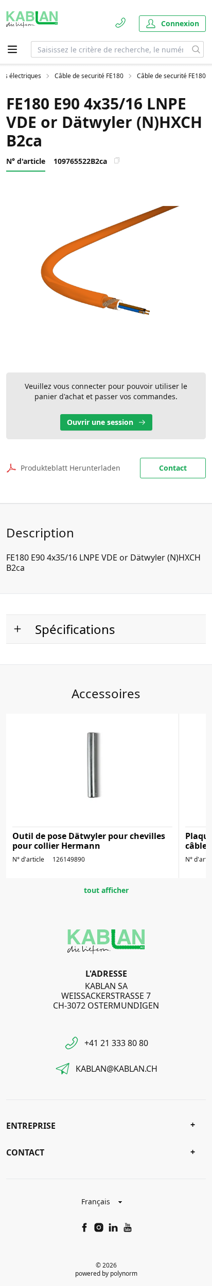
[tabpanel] (106, 267)
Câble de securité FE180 (89, 76)
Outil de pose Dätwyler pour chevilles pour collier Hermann (88, 840)
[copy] (117, 160)
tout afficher (106, 890)
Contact (173, 468)
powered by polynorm (106, 1273)
